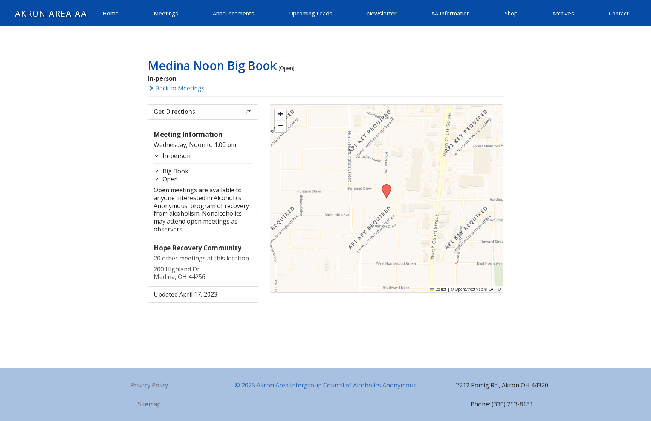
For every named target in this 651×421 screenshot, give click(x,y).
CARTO (494, 289)
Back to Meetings (179, 88)
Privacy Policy (149, 385)
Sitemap (149, 404)
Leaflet (440, 289)
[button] (384, 186)
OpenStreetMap (469, 289)
